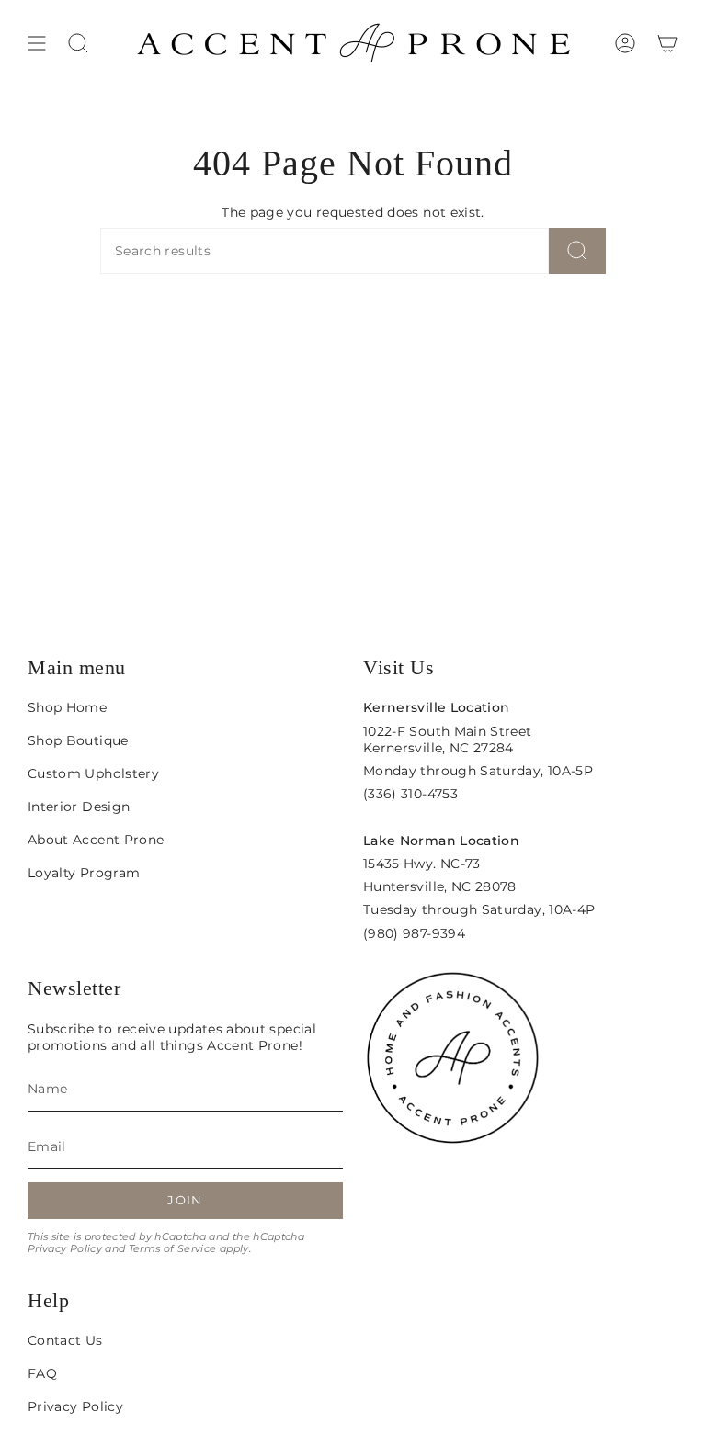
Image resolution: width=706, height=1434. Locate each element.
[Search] (577, 251)
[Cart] (667, 43)
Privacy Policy (65, 1249)
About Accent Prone (96, 839)
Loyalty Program (84, 872)
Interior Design (79, 806)
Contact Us (65, 1340)
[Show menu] (36, 43)
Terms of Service (173, 1249)
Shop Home (67, 707)
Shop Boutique (78, 740)
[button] (78, 43)
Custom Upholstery (93, 773)
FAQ (42, 1373)
